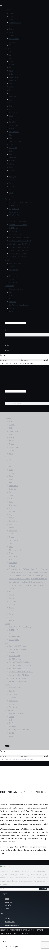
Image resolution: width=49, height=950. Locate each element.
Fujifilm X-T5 (14, 209)
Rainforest (13, 154)
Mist (10, 135)
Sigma (11, 308)
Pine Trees (13, 148)
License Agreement (11, 925)
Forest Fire (13, 112)
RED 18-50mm (14, 231)
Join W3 (8, 905)
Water (11, 45)
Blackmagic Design (16, 289)
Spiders (11, 170)
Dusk (11, 93)
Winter (11, 196)
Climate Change (15, 23)
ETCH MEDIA (22, 933)
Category (8, 10)
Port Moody (13, 276)
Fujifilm (12, 298)
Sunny (11, 183)
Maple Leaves (14, 132)
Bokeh (11, 74)
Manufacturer (9, 286)
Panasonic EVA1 (15, 212)
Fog (10, 106)
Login (45, 360)
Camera (7, 199)
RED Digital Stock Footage (19, 305)
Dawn (11, 90)
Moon (11, 138)
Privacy (7, 919)
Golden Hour (14, 125)
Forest (11, 109)
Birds (11, 71)
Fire (10, 26)
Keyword (8, 48)
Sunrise (11, 186)
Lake (11, 116)
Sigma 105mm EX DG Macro (20, 238)
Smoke (11, 164)
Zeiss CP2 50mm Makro (18, 257)
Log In (7, 345)
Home (7, 899)
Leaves (11, 119)
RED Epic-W (14, 215)
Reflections (13, 157)
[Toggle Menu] (1, 5)
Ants (11, 61)
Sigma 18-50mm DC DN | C (19, 244)
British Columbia (15, 263)
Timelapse (12, 42)
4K (10, 51)
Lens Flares (13, 122)
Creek (11, 84)
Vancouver (13, 282)
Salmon (12, 161)
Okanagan (13, 273)
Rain (11, 151)
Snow (11, 167)
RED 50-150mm (15, 234)
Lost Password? (5, 363)
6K (10, 55)
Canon (11, 292)
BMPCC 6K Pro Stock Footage (20, 202)
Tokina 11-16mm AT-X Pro (19, 250)
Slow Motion (14, 39)
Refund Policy (10, 922)
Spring (11, 173)
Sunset (11, 189)
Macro (11, 32)
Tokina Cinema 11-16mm (18, 254)
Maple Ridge (13, 270)
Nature (11, 35)
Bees (11, 68)
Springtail (12, 177)
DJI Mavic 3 (13, 205)
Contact (7, 908)
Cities (11, 19)
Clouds (11, 87)
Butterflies (13, 80)
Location (8, 260)
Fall (10, 100)
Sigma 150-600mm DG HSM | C (21, 247)
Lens (6, 218)
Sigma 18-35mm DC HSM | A (20, 241)
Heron (11, 128)
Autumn (12, 64)
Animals (12, 16)
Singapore (12, 279)
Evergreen (13, 96)
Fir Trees (12, 103)
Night (11, 145)
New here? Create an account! (23, 363)
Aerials (11, 13)
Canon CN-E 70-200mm (18, 225)
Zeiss (11, 311)
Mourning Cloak (15, 141)
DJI (10, 295)
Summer (12, 180)
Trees (11, 193)
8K (10, 58)
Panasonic (12, 302)
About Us (8, 902)
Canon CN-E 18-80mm (17, 221)
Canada (12, 266)
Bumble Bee (13, 77)
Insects (11, 29)
